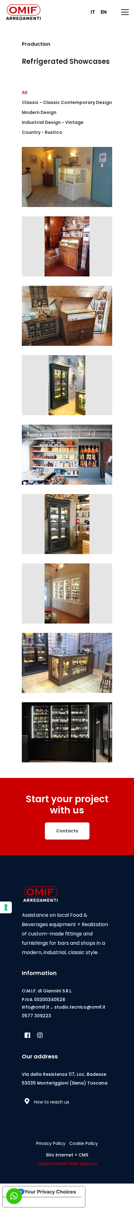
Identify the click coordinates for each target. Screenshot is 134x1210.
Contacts (67, 831)
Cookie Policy (83, 1143)
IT (93, 12)
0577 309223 (36, 1016)
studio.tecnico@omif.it (79, 1007)
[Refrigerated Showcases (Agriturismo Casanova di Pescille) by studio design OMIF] (67, 320)
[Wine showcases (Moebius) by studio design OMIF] (67, 740)
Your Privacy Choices (50, 1192)
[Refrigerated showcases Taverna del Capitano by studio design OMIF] (67, 531)
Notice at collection (31, 1202)
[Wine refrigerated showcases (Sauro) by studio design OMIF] (67, 670)
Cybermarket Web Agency (67, 1164)
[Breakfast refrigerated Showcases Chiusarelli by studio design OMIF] (67, 184)
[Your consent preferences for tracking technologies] (6, 907)
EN (104, 12)
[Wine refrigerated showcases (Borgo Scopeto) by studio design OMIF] (67, 597)
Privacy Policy (50, 1143)
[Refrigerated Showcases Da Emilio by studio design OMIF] (67, 392)
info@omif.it (35, 1007)
